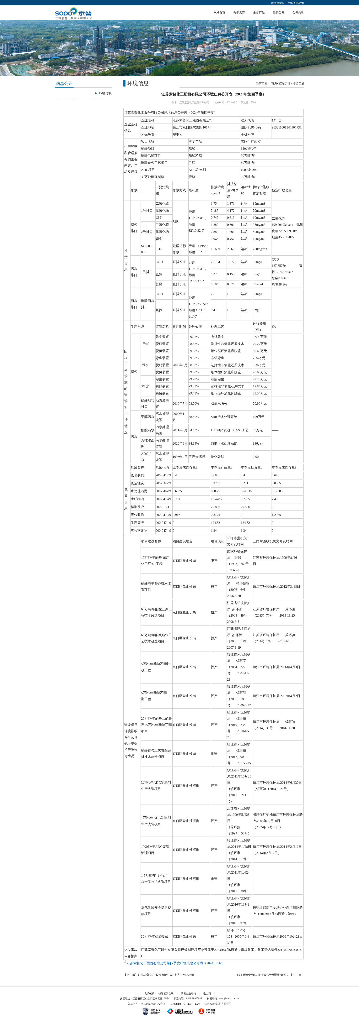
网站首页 (219, 12)
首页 (274, 83)
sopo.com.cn (277, 2)
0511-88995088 (296, 2)
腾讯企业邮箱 (188, 993)
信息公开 (278, 12)
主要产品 (259, 12)
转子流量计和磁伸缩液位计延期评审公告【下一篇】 (270, 975)
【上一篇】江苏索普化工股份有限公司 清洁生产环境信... (160, 975)
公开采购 (298, 12)
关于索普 (239, 12)
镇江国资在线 (166, 993)
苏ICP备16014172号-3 (153, 1003)
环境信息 (298, 83)
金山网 (207, 993)
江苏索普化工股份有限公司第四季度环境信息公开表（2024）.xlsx (175, 963)
